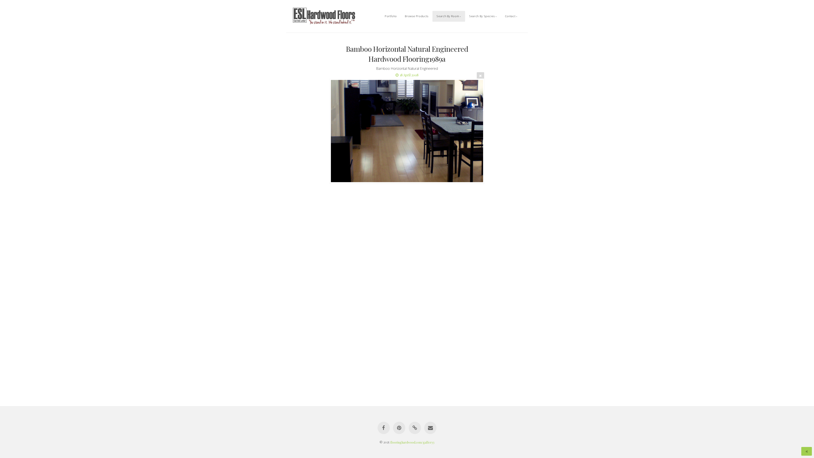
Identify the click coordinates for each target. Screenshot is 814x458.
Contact (510, 16)
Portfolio (391, 16)
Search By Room (447, 16)
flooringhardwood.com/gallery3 (412, 442)
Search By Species (482, 16)
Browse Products (416, 16)
